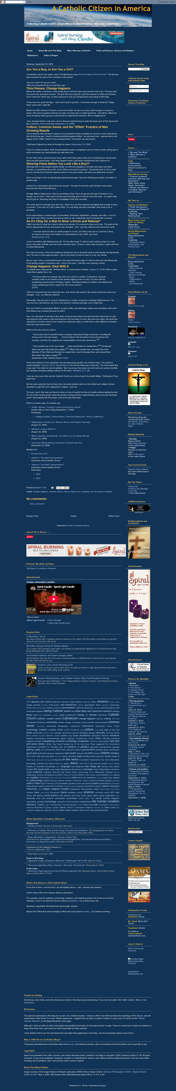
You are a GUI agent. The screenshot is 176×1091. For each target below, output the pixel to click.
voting (37, 810)
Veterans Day (99, 807)
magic (57, 769)
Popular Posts (134, 469)
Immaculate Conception (44, 760)
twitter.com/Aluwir (134, 322)
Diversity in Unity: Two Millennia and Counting (138, 755)
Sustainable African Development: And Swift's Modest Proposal (138, 782)
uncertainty (103, 805)
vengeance (89, 808)
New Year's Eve (56, 778)
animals (36, 705)
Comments (136, 91)
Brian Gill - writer (134, 347)
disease (92, 733)
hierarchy (97, 753)
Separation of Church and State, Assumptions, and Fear (138, 773)
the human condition (103, 491)
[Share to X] (62, 487)
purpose (74, 786)
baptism (40, 711)
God (58, 749)
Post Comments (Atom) (79, 525)
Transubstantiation (69, 805)
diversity (100, 732)
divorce (35, 736)
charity (107, 718)
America (102, 701)
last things (90, 766)
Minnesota (99, 772)
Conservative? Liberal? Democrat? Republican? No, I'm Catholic (137, 792)
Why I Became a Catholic (78, 50)
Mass (107, 769)
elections (105, 735)
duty (70, 736)
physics (108, 780)
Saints (64, 792)
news (74, 777)
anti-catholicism (68, 705)
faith (112, 741)
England (30, 738)
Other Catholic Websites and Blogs (136, 273)
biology (116, 711)
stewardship (71, 798)
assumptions (68, 707)
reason (105, 786)
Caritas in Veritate (87, 715)
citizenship (51, 722)
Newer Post (32, 516)
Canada (55, 715)
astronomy (88, 708)
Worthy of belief (35, 826)
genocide (94, 747)
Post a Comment (37, 504)
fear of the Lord (77, 744)
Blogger (103, 1085)
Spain (117, 795)
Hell (85, 753)
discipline (84, 733)
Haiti (44, 753)
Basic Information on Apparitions (42, 837)
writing (105, 810)
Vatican (63, 807)
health (73, 753)
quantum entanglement (86, 786)
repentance (75, 789)
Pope (37, 783)
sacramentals (44, 792)
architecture (31, 708)
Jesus (74, 763)
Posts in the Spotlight (139, 489)
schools (80, 793)
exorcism (93, 741)
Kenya (116, 764)
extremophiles (103, 741)
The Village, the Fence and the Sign (136, 693)
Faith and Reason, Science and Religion (115, 50)
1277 (28, 702)
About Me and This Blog (49, 50)
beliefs (67, 711)
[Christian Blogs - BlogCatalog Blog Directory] (139, 963)
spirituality (30, 798)
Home (30, 50)
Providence (59, 786)
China (117, 719)
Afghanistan (87, 702)
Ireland (51, 764)
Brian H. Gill (132, 356)
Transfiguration (56, 805)
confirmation (75, 726)
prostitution (49, 786)
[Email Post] (52, 487)
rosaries (29, 792)
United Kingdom (114, 805)
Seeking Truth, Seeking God (135, 215)
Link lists (133, 491)
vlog (118, 807)
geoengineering (105, 747)
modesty (85, 491)
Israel (57, 764)
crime (60, 729)
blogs (29, 715)
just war (97, 763)
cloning (84, 722)
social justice (51, 795)
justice (104, 763)
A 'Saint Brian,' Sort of (35, 636)
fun (78, 747)
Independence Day (97, 760)
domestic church (53, 736)
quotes (98, 786)
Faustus (66, 744)
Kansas (110, 763)
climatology (76, 722)
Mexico (91, 772)
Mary (102, 769)
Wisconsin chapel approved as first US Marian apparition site (54, 871)
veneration (80, 808)
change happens (40, 491)
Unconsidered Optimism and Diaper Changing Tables (49, 655)
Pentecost (78, 781)
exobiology (71, 741)
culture (66, 491)
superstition (31, 802)
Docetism (42, 735)
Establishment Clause (85, 739)
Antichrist (81, 705)
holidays (115, 753)
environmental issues (56, 738)
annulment (44, 705)
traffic (47, 805)
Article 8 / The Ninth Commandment (47, 465)
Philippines (86, 780)
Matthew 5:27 (80, 370)
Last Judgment (77, 766)
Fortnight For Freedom (48, 747)
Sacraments (55, 793)
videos (107, 807)
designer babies (48, 733)
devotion (75, 733)
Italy (61, 763)
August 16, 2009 (97, 269)
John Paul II (84, 764)
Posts (134, 86)
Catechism (102, 715)
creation (43, 729)
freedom (72, 747)
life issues (39, 769)
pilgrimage (116, 780)
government (88, 749)
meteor (74, 772)
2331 (65, 358)
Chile (113, 719)
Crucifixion (75, 730)
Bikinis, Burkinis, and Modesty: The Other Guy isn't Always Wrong (60, 436)
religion (46, 789)
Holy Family (31, 756)
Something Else (136, 283)
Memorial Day (58, 772)
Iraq (46, 764)
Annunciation (54, 705)
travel (80, 805)
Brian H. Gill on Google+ (136, 306)
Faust (59, 744)
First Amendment (112, 744)
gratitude (99, 750)
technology (50, 801)
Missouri (116, 772)
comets (91, 722)
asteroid (79, 708)
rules (36, 792)
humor (93, 756)
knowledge (50, 766)
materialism (114, 769)
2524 (35, 287)
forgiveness (31, 747)
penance (60, 781)
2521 (38, 474)
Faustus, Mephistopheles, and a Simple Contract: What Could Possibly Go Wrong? (74, 678)
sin (34, 795)
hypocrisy (100, 756)
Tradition (40, 805)
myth (111, 775)
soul (73, 795)
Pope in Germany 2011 (49, 783)
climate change (64, 722)
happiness (59, 753)
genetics (85, 747)
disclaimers (29, 1003)
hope (79, 756)
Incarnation (84, 760)
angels (29, 705)
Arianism (39, 708)
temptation (61, 802)
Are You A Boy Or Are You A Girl (92, 74)
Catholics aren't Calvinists (136, 748)
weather (68, 810)
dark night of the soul (109, 730)
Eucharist (115, 738)
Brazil (40, 715)
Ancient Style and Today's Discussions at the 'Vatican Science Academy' (138, 715)
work (92, 810)
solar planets (64, 795)
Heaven (80, 753)
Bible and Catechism (92, 711)
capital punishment (67, 715)
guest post (31, 753)
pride (28, 786)
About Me (134, 486)
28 (88, 370)
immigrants (57, 760)
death (29, 732)
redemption (114, 786)
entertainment (40, 739)
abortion (35, 701)
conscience (87, 726)
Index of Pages (51, 55)
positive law (80, 783)
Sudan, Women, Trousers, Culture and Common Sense (56, 407)
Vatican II (71, 808)
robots (96, 789)
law (99, 766)
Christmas (41, 722)
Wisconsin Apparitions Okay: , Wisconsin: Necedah (56, 865)
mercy (68, 772)
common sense (55, 491)
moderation (31, 775)
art (44, 708)
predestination (105, 783)
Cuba (82, 730)
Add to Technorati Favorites (135, 949)
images (33, 760)
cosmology (32, 729)
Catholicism (70, 718)
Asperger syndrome (54, 708)
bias (73, 711)
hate (67, 753)
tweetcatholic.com (136, 936)
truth (95, 804)
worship (98, 810)
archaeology (114, 705)
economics (85, 735)
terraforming (70, 802)
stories (80, 798)
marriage (87, 769)
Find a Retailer (55, 620)
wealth (61, 810)
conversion (100, 726)
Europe (38, 741)
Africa (93, 702)
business (47, 715)
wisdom (75, 810)
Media (132, 281)
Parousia (53, 781)
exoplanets (83, 741)
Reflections (32, 55)
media (29, 772)
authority (104, 708)
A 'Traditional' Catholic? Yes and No (137, 730)
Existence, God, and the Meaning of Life (55, 665)
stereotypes (60, 798)
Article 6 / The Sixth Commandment (47, 458)
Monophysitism (50, 775)
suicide (99, 798)
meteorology (83, 772)
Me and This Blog (138, 152)
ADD (42, 702)
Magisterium (66, 769)
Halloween (50, 753)
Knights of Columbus (35, 766)
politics (30, 783)
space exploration (107, 795)
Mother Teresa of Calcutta (67, 775)
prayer (95, 783)
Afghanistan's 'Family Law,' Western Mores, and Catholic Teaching (61, 422)
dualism (64, 735)
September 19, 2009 (65, 124)
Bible (78, 711)
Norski (142, 928)
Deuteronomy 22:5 (41, 237)
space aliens (92, 795)
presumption (115, 783)
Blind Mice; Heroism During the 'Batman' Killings (47, 646)
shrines (29, 796)
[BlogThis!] (60, 487)
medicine (37, 772)
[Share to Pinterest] (68, 487)
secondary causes (102, 793)
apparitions (105, 705)
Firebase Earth (136, 690)
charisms (99, 719)
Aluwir (130, 320)
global (43, 750)
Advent (79, 702)
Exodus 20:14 (49, 365)
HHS (90, 753)
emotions (114, 735)
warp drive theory (51, 810)
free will (63, 747)
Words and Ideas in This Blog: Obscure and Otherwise (138, 189)
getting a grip (33, 749)
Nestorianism (45, 778)
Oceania (99, 778)
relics (40, 789)
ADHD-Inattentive (52, 702)
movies (92, 775)
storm (87, 798)
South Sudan (81, 796)
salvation (72, 792)
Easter (76, 735)
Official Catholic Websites (135, 269)
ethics (98, 738)
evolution (60, 741)
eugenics (30, 741)
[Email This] (57, 487)
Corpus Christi (113, 726)
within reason (84, 810)
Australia (97, 708)
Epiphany (71, 739)
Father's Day (51, 744)
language (65, 766)
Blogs (131, 277)
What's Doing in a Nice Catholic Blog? (138, 423)
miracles (109, 772)
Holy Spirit (49, 756)
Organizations (135, 279)
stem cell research (45, 798)
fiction (87, 744)
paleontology (36, 780)
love (79, 491)
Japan (66, 763)
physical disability (97, 781)
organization (107, 778)
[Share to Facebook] (65, 487)
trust (90, 805)
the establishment (84, 802)
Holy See (41, 756)
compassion (63, 726)
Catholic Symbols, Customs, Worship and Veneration (139, 178)
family (41, 744)
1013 (48, 849)
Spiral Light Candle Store (59, 623)
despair (58, 733)
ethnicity (106, 738)
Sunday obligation (111, 798)
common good (101, 722)
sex (91, 491)
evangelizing (48, 741)
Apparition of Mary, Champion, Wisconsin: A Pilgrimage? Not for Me (57, 861)
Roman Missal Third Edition (109, 789)
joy (91, 763)
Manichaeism (77, 769)
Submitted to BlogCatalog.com (135, 972)
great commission (111, 750)
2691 (51, 854)
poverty (88, 783)
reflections (31, 789)
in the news (70, 759)
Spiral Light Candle (36, 620)
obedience (91, 777)
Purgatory (67, 786)
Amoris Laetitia (114, 702)
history (73, 491)
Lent (110, 766)
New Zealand (66, 778)
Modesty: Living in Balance (43, 429)
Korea (58, 766)
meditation (47, 772)
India (107, 760)
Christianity (31, 722)
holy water (58, 756)
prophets (41, 786)
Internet (40, 763)
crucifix (67, 730)
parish (46, 780)
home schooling (69, 756)
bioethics (107, 711)
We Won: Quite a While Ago (136, 724)
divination (110, 733)
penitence (69, 781)
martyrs (96, 769)
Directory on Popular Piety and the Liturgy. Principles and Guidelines (58, 830)
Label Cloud (134, 227)
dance (97, 730)
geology (115, 747)
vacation (55, 808)
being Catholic (53, 711)
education (96, 735)
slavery (40, 795)
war (42, 810)
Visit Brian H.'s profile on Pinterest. (41, 568)
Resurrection (87, 789)
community (51, 726)
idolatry (108, 756)
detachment (67, 733)
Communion (41, 726)
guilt (39, 753)
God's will (65, 750)
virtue (113, 807)
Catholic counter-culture (49, 718)
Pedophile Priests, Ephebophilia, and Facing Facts (136, 244)
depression (38, 733)
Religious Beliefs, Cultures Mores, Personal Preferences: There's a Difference (70, 417)
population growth (67, 783)
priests (34, 786)
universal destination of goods (38, 808)
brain (35, 715)
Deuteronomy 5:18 (64, 365)
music (98, 775)
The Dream (135, 688)
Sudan (92, 798)
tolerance (31, 804)
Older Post (113, 516)
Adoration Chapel (68, 702)
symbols (40, 802)
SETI (113, 792)
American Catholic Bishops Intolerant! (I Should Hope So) (57, 443)
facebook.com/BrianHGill (136, 338)
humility (86, 756)
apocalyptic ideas (92, 705)
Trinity (85, 805)
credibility (52, 730)
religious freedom (60, 789)
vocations (30, 810)
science (89, 792)
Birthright (134, 685)
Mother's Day (84, 775)
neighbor (34, 777)
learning (104, 767)
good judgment (76, 750)
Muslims (105, 775)
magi (52, 769)
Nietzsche (82, 778)
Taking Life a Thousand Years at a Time (137, 705)
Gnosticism (50, 750)
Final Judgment (98, 744)
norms (86, 911)
